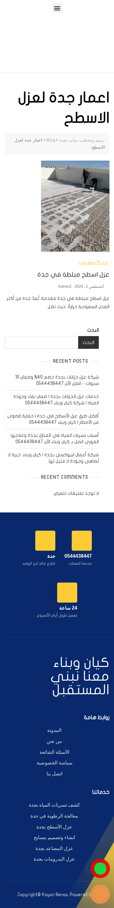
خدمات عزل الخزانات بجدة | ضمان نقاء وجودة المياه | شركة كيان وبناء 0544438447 (56, 399)
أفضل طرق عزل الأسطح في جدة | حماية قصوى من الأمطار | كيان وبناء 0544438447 (53, 419)
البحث (93, 330)
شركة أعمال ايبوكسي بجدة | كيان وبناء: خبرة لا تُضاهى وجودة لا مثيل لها (53, 458)
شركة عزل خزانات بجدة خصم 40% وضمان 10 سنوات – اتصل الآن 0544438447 (57, 380)
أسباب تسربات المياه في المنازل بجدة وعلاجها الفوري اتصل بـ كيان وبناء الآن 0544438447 (55, 438)
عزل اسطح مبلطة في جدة (73, 274)
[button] (57, 8)
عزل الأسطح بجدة (93, 262)
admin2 (64, 286)
